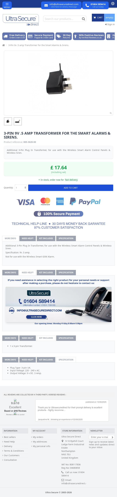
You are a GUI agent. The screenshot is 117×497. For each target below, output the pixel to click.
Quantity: (8, 187)
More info (10, 238)
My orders (38, 437)
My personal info (41, 446)
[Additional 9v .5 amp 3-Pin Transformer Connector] (18, 121)
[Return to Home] (3, 45)
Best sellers (10, 437)
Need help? (27, 238)
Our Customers (12, 455)
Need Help (9, 441)
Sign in (111, 24)
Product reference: (13, 142)
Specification (66, 238)
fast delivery (71, 179)
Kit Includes (46, 238)
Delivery (8, 446)
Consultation (10, 460)
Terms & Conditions (14, 450)
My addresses (40, 441)
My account (39, 430)
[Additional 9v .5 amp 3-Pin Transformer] (8, 121)
